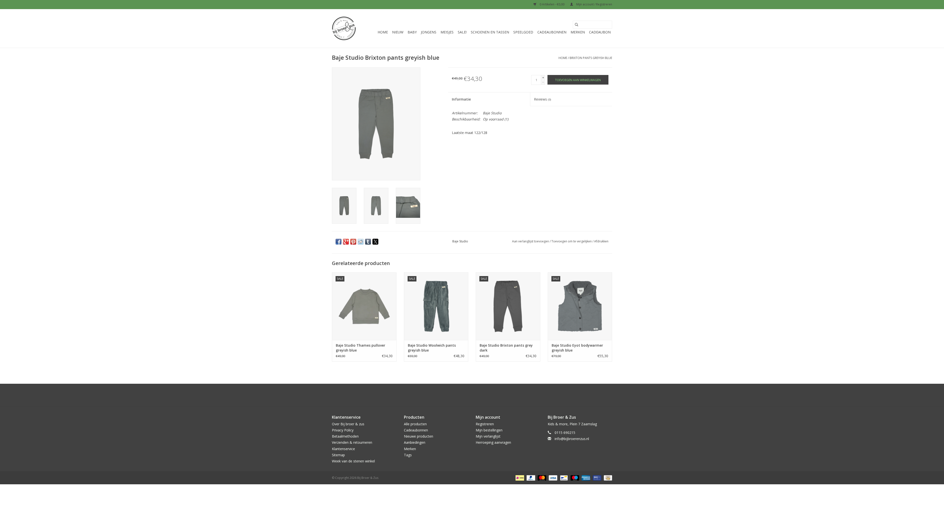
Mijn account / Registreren (593, 4)
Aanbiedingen (414, 442)
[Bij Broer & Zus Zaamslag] (344, 28)
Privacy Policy (343, 430)
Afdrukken (601, 241)
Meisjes (447, 32)
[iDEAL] (519, 477)
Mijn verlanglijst (488, 436)
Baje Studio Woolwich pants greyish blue (432, 348)
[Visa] (552, 477)
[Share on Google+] (346, 242)
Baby (412, 32)
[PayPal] (530, 477)
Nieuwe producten (418, 436)
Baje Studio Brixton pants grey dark (506, 348)
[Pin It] (353, 242)
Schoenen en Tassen (490, 32)
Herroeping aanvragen (493, 442)
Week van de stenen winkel (353, 461)
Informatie (461, 99)
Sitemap (338, 455)
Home (383, 32)
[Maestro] (574, 477)
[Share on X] (375, 242)
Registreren (485, 424)
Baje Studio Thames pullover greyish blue (360, 348)
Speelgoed (523, 32)
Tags (408, 455)
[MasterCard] (541, 477)
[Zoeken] (576, 25)
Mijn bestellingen (489, 430)
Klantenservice (343, 448)
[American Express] (585, 477)
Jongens (428, 32)
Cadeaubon (600, 32)
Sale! (462, 32)
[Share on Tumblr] (368, 242)
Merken (578, 32)
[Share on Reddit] (361, 242)
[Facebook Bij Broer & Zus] (468, 395)
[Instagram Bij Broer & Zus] (476, 395)
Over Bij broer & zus (348, 424)
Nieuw (397, 32)
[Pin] (596, 477)
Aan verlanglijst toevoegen (531, 241)
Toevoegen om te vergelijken (571, 241)
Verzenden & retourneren (352, 442)
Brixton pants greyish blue (591, 58)
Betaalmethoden (345, 436)
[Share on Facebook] (338, 242)
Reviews (542, 99)
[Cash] (607, 477)
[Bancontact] (563, 477)
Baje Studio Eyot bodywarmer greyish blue (577, 348)
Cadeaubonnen (551, 32)
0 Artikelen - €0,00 (552, 4)
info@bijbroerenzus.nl (572, 438)
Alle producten (415, 424)
